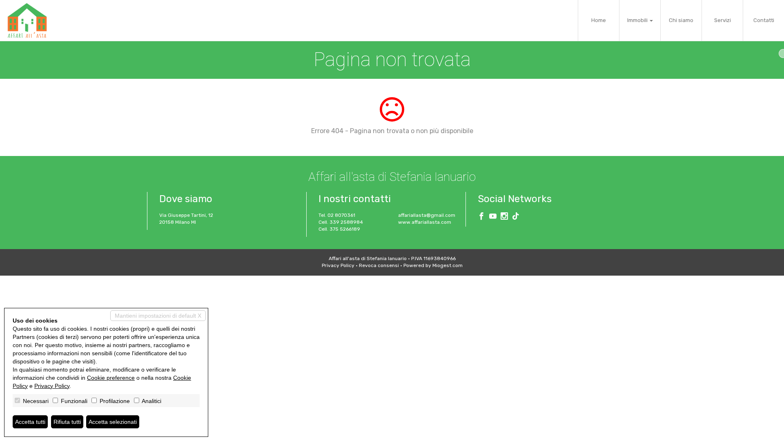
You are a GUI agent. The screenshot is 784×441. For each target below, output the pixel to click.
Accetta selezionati (113, 422)
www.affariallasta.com (424, 222)
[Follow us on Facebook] (481, 217)
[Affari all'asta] (27, 20)
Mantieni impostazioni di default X (158, 315)
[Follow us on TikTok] (515, 217)
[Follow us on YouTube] (493, 217)
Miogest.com (447, 265)
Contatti (763, 20)
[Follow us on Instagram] (504, 217)
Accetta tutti (30, 422)
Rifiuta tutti (67, 422)
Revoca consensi (379, 265)
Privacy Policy (338, 265)
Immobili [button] (638, 20)
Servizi (722, 20)
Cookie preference (111, 377)
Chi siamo (681, 20)
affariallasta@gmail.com (426, 215)
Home (598, 20)
